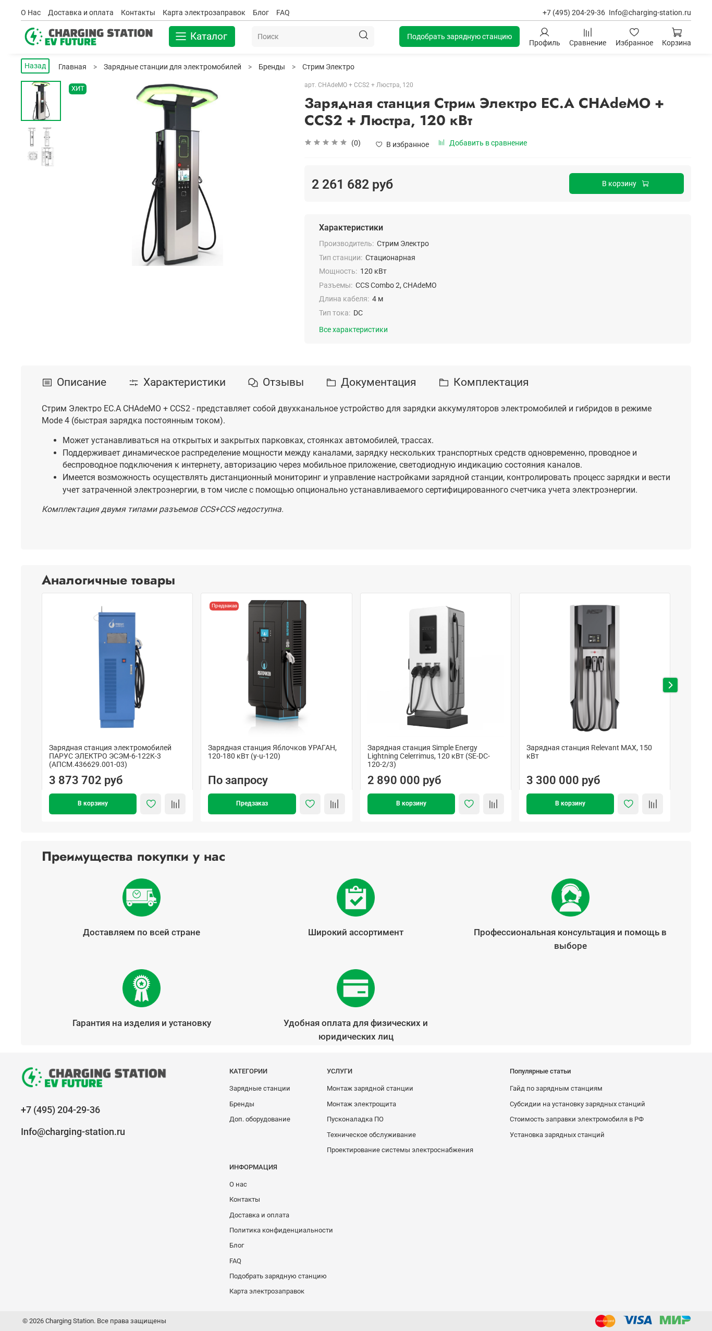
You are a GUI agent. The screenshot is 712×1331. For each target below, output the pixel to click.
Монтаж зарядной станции (370, 1088)
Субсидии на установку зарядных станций (577, 1104)
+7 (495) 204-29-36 (574, 12)
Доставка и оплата (81, 12)
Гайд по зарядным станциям (556, 1088)
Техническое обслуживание (371, 1135)
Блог (261, 12)
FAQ (283, 12)
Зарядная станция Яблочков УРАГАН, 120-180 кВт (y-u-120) (272, 752)
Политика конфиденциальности (281, 1230)
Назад (35, 66)
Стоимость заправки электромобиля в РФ (577, 1119)
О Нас (31, 12)
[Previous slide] (84, 174)
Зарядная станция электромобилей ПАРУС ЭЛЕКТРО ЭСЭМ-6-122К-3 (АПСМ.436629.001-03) (110, 756)
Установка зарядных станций (557, 1135)
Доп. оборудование (259, 1119)
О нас (238, 1184)
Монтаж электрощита (361, 1104)
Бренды (241, 1104)
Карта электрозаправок (204, 12)
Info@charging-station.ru (650, 12)
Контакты (138, 12)
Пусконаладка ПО (355, 1119)
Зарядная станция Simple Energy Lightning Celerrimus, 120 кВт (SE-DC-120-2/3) (428, 756)
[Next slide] (270, 174)
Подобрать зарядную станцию (459, 36)
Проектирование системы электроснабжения (400, 1150)
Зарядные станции (259, 1088)
